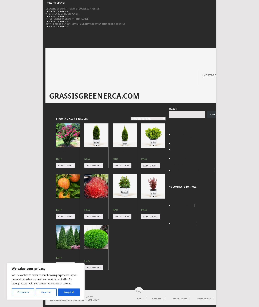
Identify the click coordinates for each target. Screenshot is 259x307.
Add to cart (65, 165)
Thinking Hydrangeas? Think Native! (67, 19)
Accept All (69, 292)
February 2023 (183, 205)
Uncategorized (213, 75)
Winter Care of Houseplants (62, 14)
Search (173, 109)
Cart (140, 298)
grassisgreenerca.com (94, 96)
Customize (23, 292)
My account (180, 298)
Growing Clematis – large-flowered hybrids (72, 9)
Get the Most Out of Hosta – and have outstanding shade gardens (85, 24)
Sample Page (203, 298)
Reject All (46, 292)
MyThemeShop (90, 300)
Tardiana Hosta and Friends (193, 170)
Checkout (158, 298)
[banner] (139, 38)
